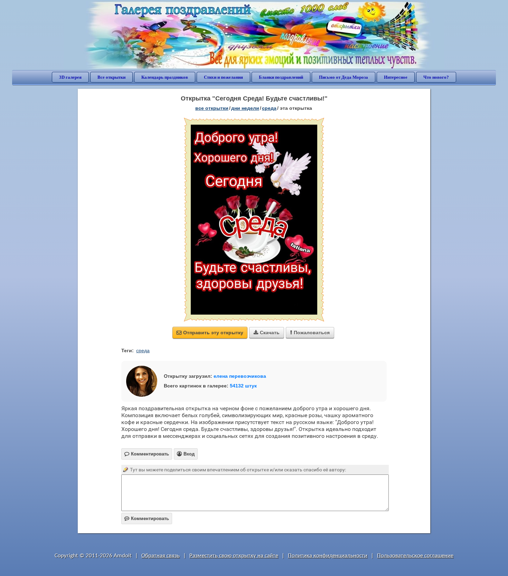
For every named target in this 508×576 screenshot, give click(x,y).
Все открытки (111, 77)
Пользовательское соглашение (415, 556)
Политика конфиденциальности (327, 556)
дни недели (245, 108)
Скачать (267, 332)
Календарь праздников (164, 77)
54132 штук (243, 385)
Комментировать (146, 518)
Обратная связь (160, 556)
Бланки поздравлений (281, 77)
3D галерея (70, 77)
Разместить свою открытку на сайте (233, 556)
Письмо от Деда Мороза (343, 77)
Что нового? (436, 77)
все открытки (211, 108)
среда (269, 108)
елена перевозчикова (240, 376)
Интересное (395, 77)
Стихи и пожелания (223, 77)
